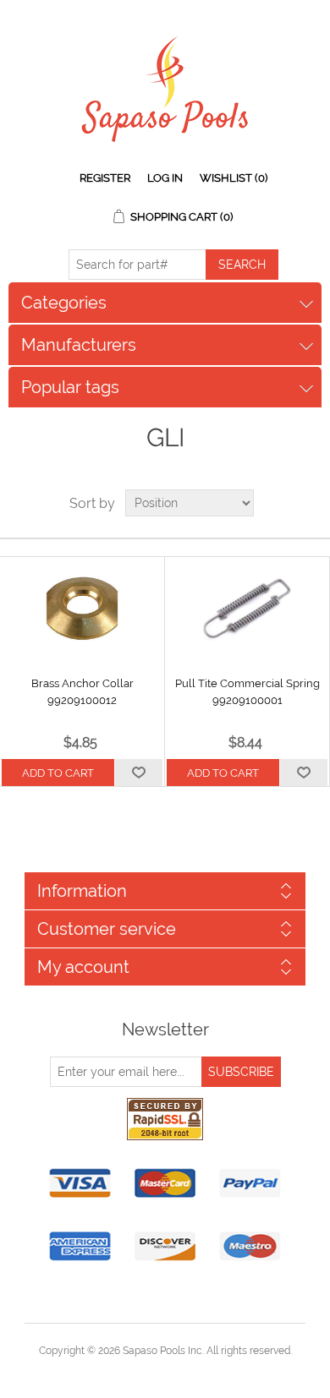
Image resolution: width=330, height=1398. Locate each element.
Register (105, 178)
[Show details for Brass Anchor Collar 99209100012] (82, 607)
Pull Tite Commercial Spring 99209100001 (247, 692)
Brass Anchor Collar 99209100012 (82, 692)
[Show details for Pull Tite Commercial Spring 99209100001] (247, 607)
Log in (165, 178)
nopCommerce (194, 1371)
